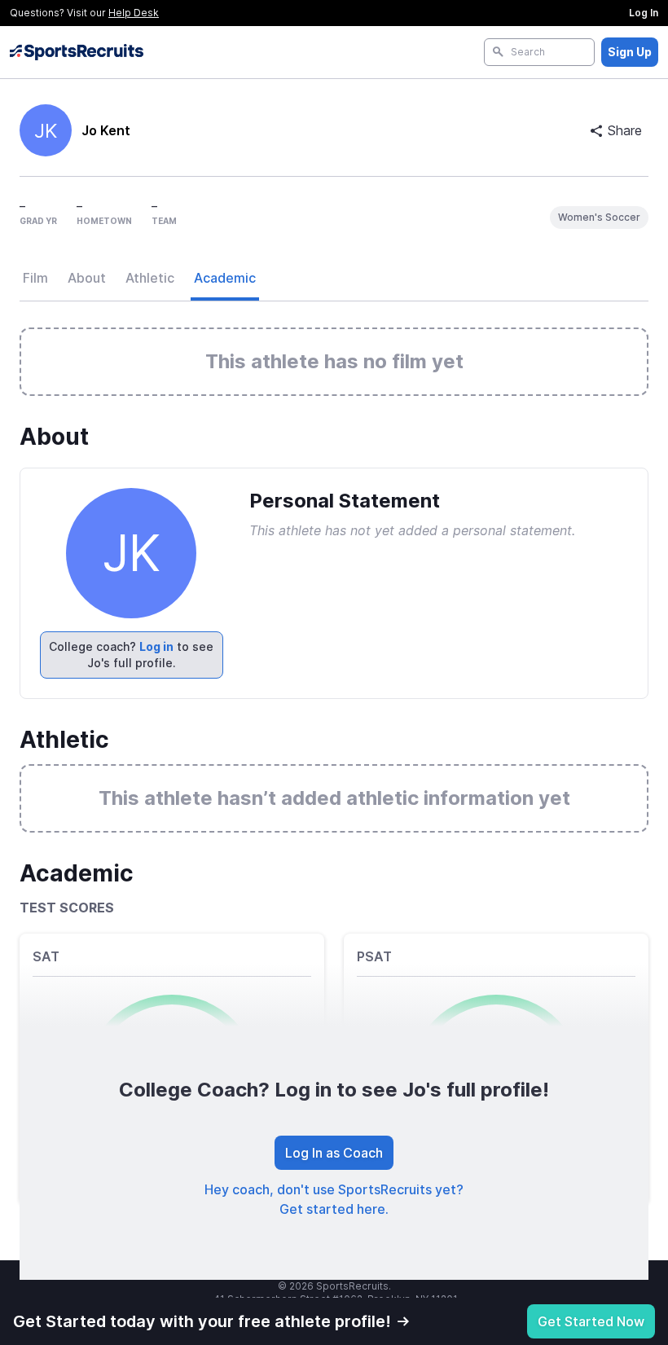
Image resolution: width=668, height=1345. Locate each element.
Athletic (149, 278)
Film (35, 278)
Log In (643, 13)
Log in (156, 646)
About (87, 278)
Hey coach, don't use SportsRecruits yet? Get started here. (334, 1199)
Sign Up (630, 52)
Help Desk (133, 13)
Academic (225, 278)
